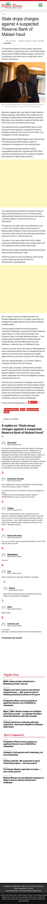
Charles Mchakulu (11, 409)
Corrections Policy (25, 891)
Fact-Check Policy (12, 891)
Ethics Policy (37, 891)
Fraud (22, 409)
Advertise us (23, 888)
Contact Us (34, 886)
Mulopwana (12, 554)
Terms (31, 888)
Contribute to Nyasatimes (13, 886)
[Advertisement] (23, 183)
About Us (25, 886)
